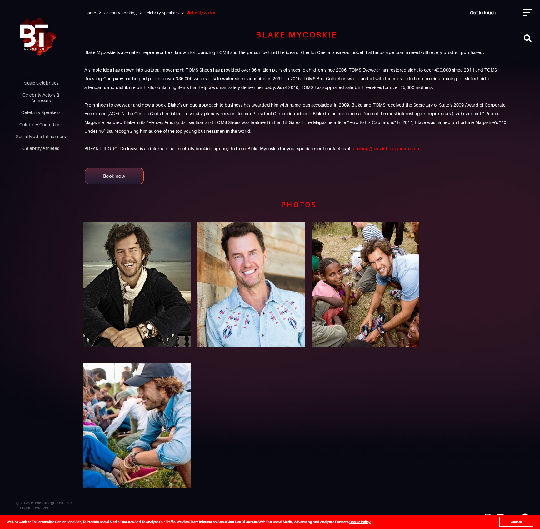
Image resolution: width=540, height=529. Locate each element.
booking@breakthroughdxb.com (385, 148)
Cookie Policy (360, 522)
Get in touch (483, 12)
